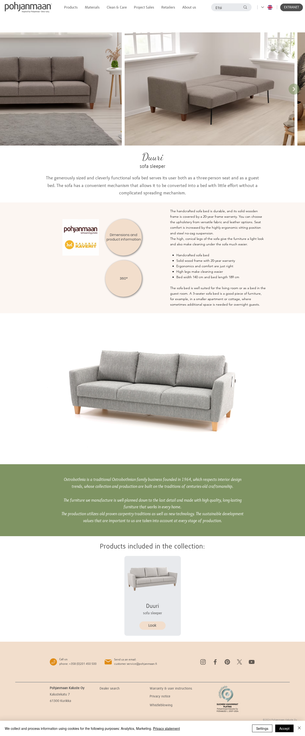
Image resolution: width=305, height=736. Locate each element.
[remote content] (152, 389)
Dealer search (110, 688)
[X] (239, 661)
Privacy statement (166, 728)
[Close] (299, 728)
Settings (262, 728)
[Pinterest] (227, 661)
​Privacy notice (160, 696)
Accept (284, 728)
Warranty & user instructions (171, 688)
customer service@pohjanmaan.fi (135, 663)
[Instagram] (203, 661)
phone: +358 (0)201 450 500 (78, 663)
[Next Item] (294, 89)
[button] (291, 7)
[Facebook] (215, 661)
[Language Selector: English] (267, 7)
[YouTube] (251, 661)
